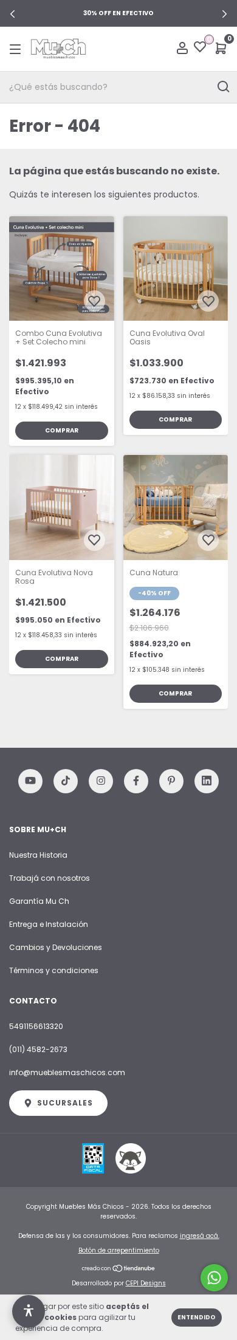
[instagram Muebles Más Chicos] (101, 781)
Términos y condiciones (53, 970)
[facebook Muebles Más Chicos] (136, 781)
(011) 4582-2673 (38, 1049)
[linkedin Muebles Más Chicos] (206, 781)
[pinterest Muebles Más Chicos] (171, 781)
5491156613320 (36, 1026)
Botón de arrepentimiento (118, 1250)
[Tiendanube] (119, 1269)
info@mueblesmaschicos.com (67, 1072)
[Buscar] (223, 87)
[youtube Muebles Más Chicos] (30, 781)
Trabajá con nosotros (49, 878)
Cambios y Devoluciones (55, 947)
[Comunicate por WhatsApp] (214, 1277)
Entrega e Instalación (48, 924)
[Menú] (17, 49)
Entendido (196, 1317)
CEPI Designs (146, 1283)
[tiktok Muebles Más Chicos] (65, 781)
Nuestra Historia (38, 855)
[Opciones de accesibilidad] (28, 1311)
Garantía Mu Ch (39, 901)
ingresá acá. (199, 1235)
